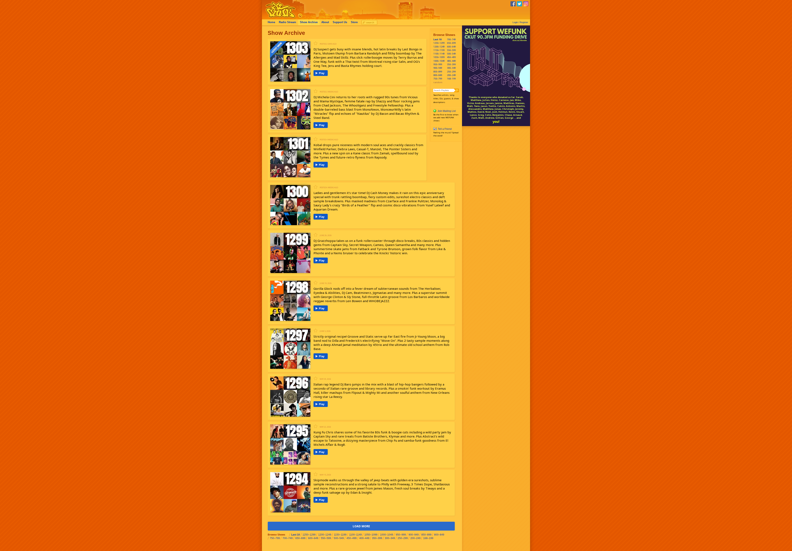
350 (451, 64)
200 (451, 75)
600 (451, 46)
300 (451, 67)
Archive (309, 22)
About (325, 22)
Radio (287, 22)
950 (437, 64)
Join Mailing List (446, 111)
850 (437, 71)
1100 (438, 53)
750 (437, 78)
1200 (438, 46)
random (437, 82)
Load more (361, 526)
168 (451, 78)
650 (451, 42)
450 (451, 57)
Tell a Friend (444, 129)
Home (271, 22)
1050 (438, 57)
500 (451, 53)
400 (451, 60)
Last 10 (437, 39)
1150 (438, 50)
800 (437, 75)
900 (437, 67)
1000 (438, 60)
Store (354, 22)
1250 (438, 42)
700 (451, 39)
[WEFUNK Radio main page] (278, 18)
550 (451, 50)
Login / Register (520, 22)
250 (451, 71)
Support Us (340, 22)
